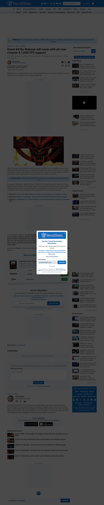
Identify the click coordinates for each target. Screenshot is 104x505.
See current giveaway (52, 256)
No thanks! (52, 266)
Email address (42, 259)
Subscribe (62, 262)
